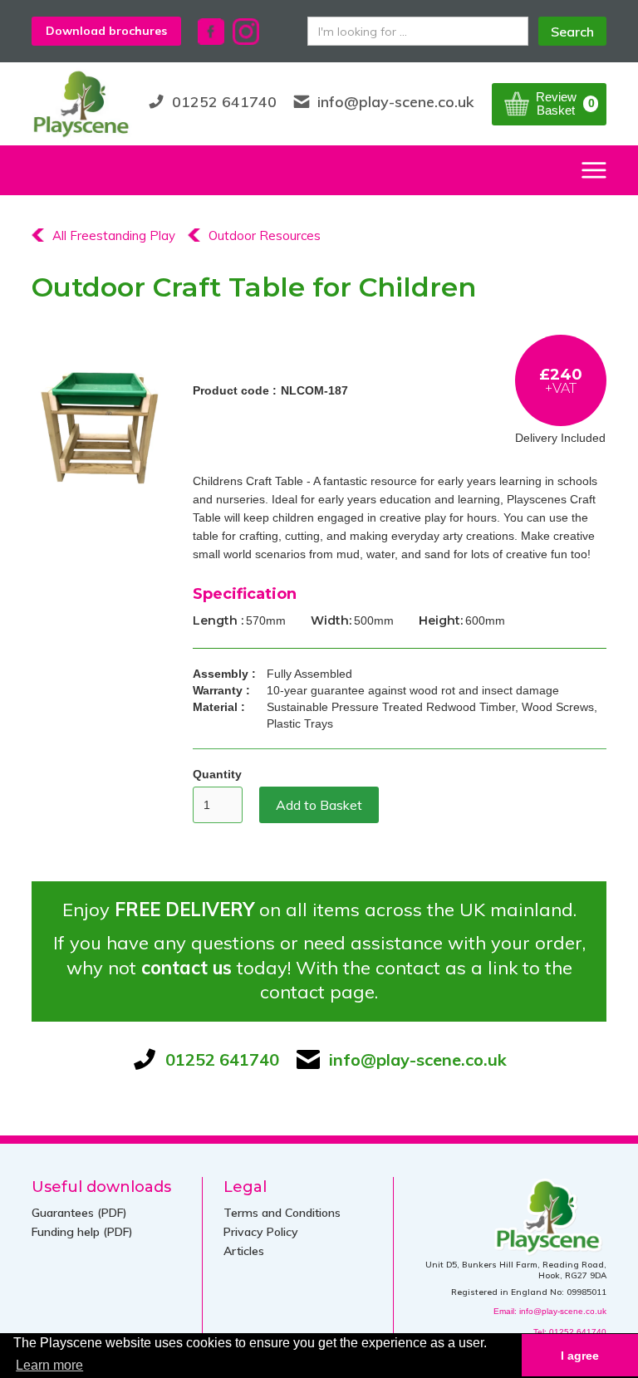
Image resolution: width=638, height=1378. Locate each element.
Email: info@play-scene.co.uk (549, 1311)
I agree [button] (580, 1355)
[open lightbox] (100, 428)
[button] (549, 104)
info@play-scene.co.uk (395, 101)
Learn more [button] (49, 1365)
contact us (186, 967)
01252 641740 (224, 101)
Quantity (217, 774)
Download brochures (106, 30)
